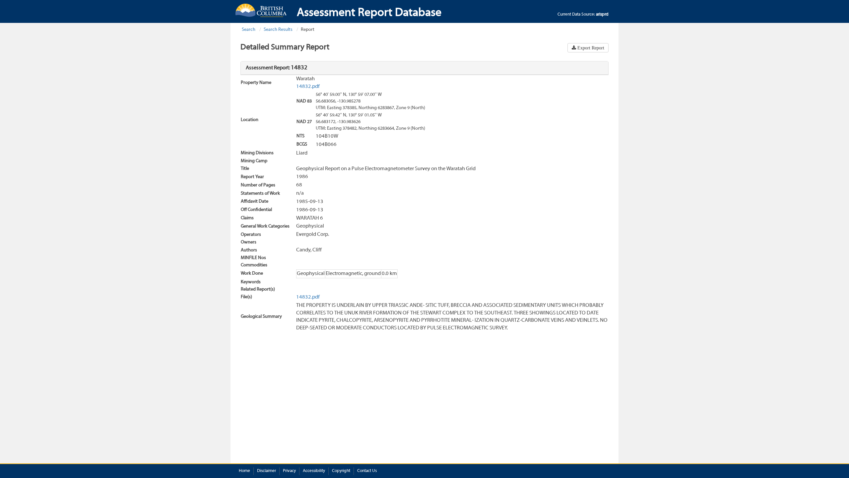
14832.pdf (308, 86)
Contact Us (367, 471)
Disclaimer (266, 471)
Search (248, 29)
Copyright (341, 471)
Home (244, 471)
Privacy (289, 471)
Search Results (278, 29)
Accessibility (314, 471)
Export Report (590, 47)
